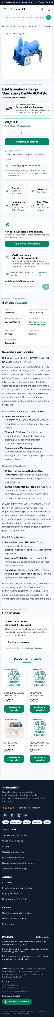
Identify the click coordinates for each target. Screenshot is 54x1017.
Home (5, 26)
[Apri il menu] (5, 9)
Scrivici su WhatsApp (29, 244)
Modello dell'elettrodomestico (19, 281)
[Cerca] (48, 17)
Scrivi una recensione (19, 642)
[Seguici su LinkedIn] (19, 815)
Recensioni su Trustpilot (14, 899)
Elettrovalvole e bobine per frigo (26, 26)
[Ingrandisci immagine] (27, 55)
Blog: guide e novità (11, 893)
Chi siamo (7, 882)
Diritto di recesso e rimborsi (15, 918)
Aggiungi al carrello (27, 141)
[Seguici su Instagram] (12, 815)
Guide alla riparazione (12, 841)
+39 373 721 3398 (10, 985)
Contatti (6, 846)
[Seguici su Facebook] (5, 815)
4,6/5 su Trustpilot (17, 621)
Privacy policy (9, 924)
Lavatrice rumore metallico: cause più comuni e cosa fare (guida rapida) (25, 950)
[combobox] (25, 17)
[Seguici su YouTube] (26, 815)
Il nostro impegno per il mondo (17, 888)
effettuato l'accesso (33, 648)
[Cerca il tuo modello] (45, 287)
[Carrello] (49, 9)
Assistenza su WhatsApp (14, 868)
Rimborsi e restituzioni (13, 857)
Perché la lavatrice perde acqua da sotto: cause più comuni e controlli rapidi (25, 957)
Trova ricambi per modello (14, 835)
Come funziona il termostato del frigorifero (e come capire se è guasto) (24, 943)
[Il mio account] (42, 9)
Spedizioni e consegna (13, 852)
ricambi (19, 9)
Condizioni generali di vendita (16, 913)
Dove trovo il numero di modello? (28, 273)
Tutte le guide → (44, 937)
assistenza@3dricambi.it (12, 988)
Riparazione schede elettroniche (18, 863)
